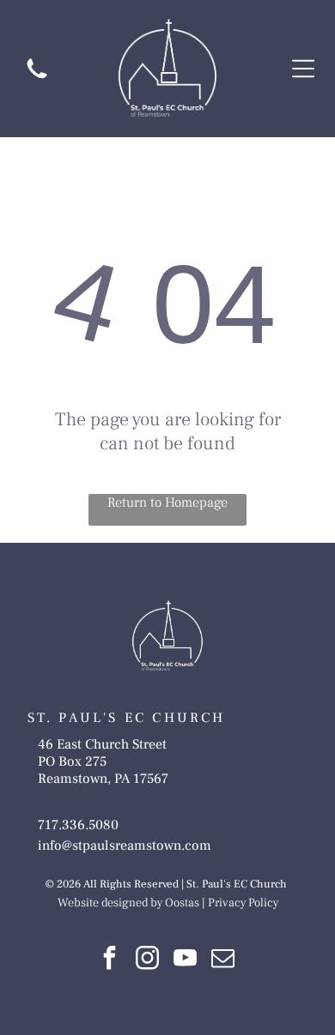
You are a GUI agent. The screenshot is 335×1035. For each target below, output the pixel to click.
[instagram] (147, 960)
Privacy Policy (243, 903)
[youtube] (185, 960)
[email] (222, 960)
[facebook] (109, 960)
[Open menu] (303, 68)
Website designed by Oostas (128, 903)
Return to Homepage (167, 502)
